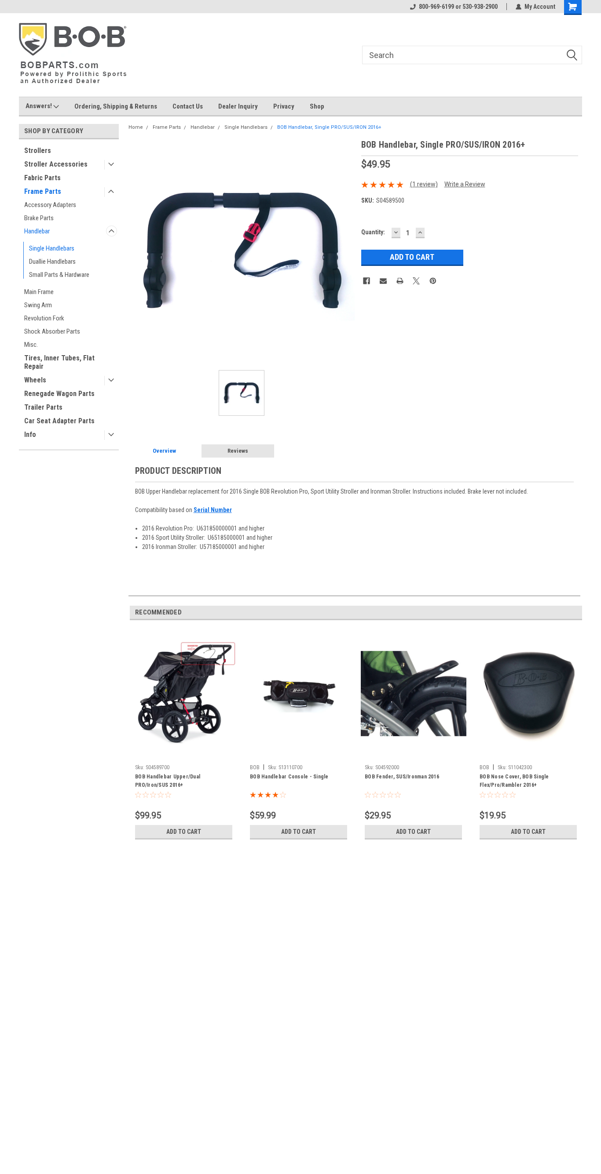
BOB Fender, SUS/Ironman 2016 (402, 777)
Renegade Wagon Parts (59, 393)
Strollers (37, 150)
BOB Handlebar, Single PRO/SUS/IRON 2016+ (329, 127)
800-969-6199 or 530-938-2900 (458, 6)
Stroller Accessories (56, 164)
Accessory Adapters (50, 205)
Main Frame (39, 292)
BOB (255, 767)
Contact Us (187, 106)
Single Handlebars (51, 248)
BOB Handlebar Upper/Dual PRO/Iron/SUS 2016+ (167, 781)
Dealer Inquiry (238, 106)
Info (30, 434)
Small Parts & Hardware (59, 275)
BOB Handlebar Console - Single (289, 777)
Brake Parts (39, 218)
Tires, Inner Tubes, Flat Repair (59, 362)
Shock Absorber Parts (52, 331)
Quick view (183, 753)
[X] (416, 280)
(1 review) (424, 184)
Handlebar (37, 231)
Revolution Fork (44, 318)
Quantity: (373, 232)
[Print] (399, 280)
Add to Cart (183, 831)
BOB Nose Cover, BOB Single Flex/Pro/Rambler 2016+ (514, 781)
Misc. (31, 345)
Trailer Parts (43, 407)
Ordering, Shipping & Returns (115, 106)
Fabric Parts (42, 178)
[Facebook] (366, 280)
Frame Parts (42, 191)
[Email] (383, 280)
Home (135, 127)
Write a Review (464, 184)
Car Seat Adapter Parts (59, 421)
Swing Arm (38, 305)
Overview (164, 450)
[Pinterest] (432, 280)
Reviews (237, 450)
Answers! (39, 106)
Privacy (283, 106)
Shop (317, 106)
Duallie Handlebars (52, 261)
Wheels (35, 380)
